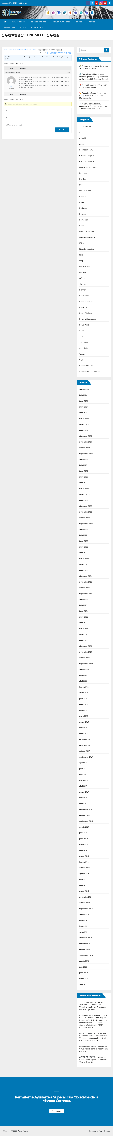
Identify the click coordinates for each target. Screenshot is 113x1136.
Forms (81, 226)
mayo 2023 (83, 477)
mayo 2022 (83, 547)
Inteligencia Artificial (87, 237)
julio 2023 (83, 465)
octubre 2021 (84, 588)
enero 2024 (84, 430)
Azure (92, 22)
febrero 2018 (84, 728)
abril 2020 (83, 681)
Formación (9, 27)
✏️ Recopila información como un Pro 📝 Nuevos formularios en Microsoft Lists (92, 95)
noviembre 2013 (85, 944)
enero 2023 (84, 500)
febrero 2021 (84, 634)
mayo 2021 (83, 617)
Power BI (83, 307)
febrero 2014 (84, 926)
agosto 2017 (84, 763)
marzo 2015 (84, 891)
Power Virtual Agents (87, 319)
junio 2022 (83, 541)
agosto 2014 (84, 914)
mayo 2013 (83, 979)
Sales (81, 331)
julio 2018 (83, 710)
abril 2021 (83, 623)
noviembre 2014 (85, 897)
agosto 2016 (84, 827)
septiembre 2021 (86, 594)
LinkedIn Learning (86, 249)
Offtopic (82, 278)
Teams (82, 354)
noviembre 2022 (85, 512)
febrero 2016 (84, 862)
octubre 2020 (84, 658)
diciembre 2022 (85, 506)
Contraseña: (10, 118)
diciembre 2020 (85, 646)
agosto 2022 (84, 529)
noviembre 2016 (85, 809)
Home (6, 50)
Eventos (82, 196)
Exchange (83, 208)
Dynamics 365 (18, 22)
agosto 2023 (84, 459)
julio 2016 (83, 833)
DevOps (82, 179)
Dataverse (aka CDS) (88, 167)
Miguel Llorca (84, 1046)
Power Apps (32, 50)
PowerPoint (84, 325)
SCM (81, 336)
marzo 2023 (84, 489)
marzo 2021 (84, 629)
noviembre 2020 (85, 652)
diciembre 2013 (85, 938)
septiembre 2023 (86, 454)
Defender (83, 173)
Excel (81, 202)
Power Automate (86, 301)
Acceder (62, 130)
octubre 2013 (84, 949)
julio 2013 (83, 967)
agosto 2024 (84, 389)
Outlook (82, 284)
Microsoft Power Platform (20, 50)
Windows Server (86, 366)
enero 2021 (84, 640)
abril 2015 (83, 885)
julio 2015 (83, 879)
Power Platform (61, 22)
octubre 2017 (84, 751)
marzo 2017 (84, 792)
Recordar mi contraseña (15, 125)
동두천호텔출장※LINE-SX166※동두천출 (59, 53)
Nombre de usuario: (12, 111)
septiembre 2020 (86, 664)
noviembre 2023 (85, 442)
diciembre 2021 (85, 576)
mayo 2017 (83, 780)
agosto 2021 (84, 599)
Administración (85, 126)
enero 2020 (84, 693)
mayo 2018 (83, 716)
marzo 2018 (84, 722)
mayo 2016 (83, 844)
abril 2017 (83, 786)
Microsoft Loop (85, 272)
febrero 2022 (84, 564)
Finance (82, 214)
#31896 (68, 72)
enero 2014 (84, 932)
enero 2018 (84, 734)
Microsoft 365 (38, 22)
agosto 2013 (84, 961)
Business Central (86, 150)
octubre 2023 (84, 448)
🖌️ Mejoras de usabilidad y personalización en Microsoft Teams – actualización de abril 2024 (93, 106)
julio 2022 (83, 535)
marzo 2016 (84, 856)
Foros (23, 27)
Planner (82, 290)
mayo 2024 (83, 407)
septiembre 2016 (86, 821)
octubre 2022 (84, 518)
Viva (81, 360)
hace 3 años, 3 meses (60, 57)
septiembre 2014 (86, 909)
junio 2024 (83, 401)
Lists (81, 255)
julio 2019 (83, 699)
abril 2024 (83, 413)
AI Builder (83, 138)
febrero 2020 (84, 687)
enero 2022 (84, 570)
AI (80, 132)
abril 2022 (83, 553)
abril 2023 (83, 483)
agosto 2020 (84, 669)
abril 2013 (83, 984)
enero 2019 (84, 704)
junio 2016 (83, 839)
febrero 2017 (84, 798)
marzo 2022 (84, 559)
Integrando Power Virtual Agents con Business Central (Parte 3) (93, 1049)
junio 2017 (83, 774)
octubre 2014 (84, 903)
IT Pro (79, 22)
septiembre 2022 (86, 524)
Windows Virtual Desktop (89, 372)
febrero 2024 (84, 424)
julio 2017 (83, 769)
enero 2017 (84, 804)
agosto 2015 (84, 874)
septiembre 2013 (86, 955)
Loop (81, 261)
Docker (82, 185)
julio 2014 (83, 920)
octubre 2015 (84, 868)
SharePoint (83, 348)
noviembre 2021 (85, 582)
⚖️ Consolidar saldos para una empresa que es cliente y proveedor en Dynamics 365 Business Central (93, 76)
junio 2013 (83, 973)
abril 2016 (83, 850)
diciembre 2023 (85, 436)
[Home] (5, 22)
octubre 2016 (84, 815)
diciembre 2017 (85, 739)
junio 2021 (83, 611)
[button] (110, 25)
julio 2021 (83, 605)
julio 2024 (83, 395)
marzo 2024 (84, 419)
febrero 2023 (84, 494)
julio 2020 (83, 675)
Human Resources (86, 231)
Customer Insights (86, 156)
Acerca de (36, 27)
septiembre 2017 (86, 757)
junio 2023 (83, 471)
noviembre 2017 (85, 745)
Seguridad (83, 342)
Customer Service (86, 161)
